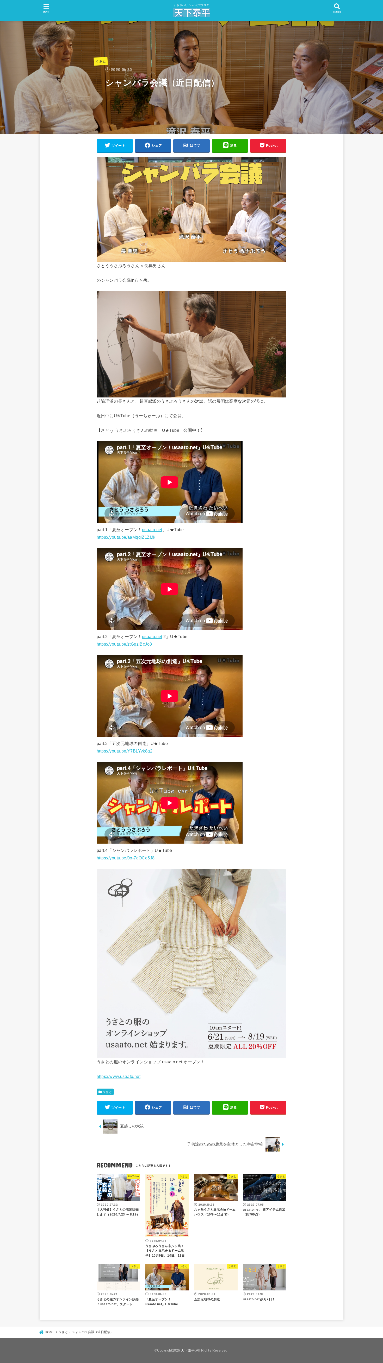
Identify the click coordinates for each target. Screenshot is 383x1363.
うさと (100, 61)
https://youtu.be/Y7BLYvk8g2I (125, 751)
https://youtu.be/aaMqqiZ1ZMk (126, 537)
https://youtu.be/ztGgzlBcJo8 (124, 644)
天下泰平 (188, 1350)
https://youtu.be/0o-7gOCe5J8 (126, 858)
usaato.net (152, 529)
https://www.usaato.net (118, 1076)
